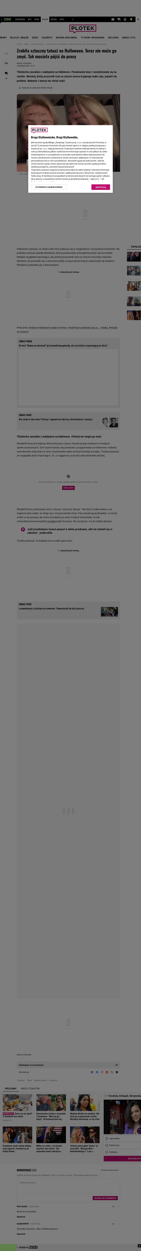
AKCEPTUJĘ (101, 187)
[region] (70, 159)
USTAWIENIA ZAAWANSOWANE (49, 187)
